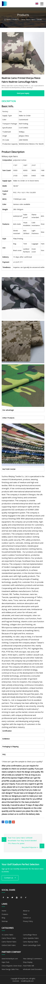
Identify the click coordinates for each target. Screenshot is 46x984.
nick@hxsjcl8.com (27, 981)
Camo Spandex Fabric (31, 938)
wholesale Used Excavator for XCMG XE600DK (32, 969)
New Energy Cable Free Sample (10, 969)
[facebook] (3, 897)
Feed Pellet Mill (28, 966)
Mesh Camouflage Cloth (32, 945)
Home (8, 19)
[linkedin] (7, 897)
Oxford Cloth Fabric (9, 945)
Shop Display (27, 962)
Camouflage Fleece (30, 935)
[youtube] (16, 897)
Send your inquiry (23, 93)
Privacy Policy (28, 921)
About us (26, 911)
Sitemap (5, 921)
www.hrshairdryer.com (10, 959)
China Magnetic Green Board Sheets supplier (12, 966)
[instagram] (21, 897)
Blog (3, 918)
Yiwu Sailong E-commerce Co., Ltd (32, 959)
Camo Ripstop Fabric (30, 942)
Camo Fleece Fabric (28, 19)
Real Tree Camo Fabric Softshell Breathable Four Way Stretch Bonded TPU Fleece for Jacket (22, 840)
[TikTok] (25, 897)
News (25, 914)
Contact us (8, 878)
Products (16, 19)
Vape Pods (5, 962)
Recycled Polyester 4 (30, 847)
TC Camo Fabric (7, 935)
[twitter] (12, 897)
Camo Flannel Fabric (9, 942)
